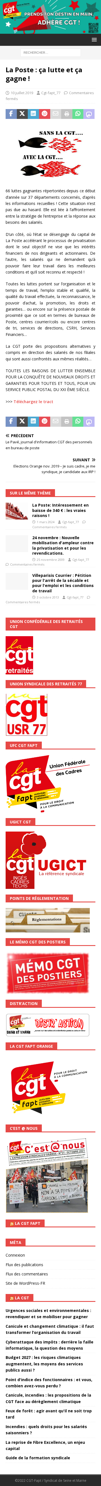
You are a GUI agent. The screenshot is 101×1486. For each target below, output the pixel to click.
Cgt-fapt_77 (50, 92)
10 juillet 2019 (22, 92)
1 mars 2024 (45, 522)
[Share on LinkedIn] (33, 114)
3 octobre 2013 (48, 597)
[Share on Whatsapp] (78, 114)
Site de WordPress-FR (25, 1283)
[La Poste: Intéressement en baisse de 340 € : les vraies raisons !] (17, 511)
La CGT (22, 1297)
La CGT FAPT (27, 1223)
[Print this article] (66, 114)
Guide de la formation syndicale (38, 1457)
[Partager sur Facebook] (11, 114)
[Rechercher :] (50, 52)
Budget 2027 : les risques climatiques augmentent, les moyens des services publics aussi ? (44, 1364)
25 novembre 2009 (51, 559)
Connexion (15, 1255)
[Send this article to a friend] (55, 114)
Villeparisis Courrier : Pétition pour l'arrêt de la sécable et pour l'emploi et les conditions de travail (63, 583)
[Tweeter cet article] (22, 114)
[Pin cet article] (44, 114)
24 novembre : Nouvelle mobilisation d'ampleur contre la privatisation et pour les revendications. (63, 545)
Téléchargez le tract (33, 401)
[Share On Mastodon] (89, 114)
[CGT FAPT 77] (50, 30)
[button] (93, 39)
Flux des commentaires (27, 1274)
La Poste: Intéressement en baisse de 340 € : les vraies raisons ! (60, 510)
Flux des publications (24, 1264)
